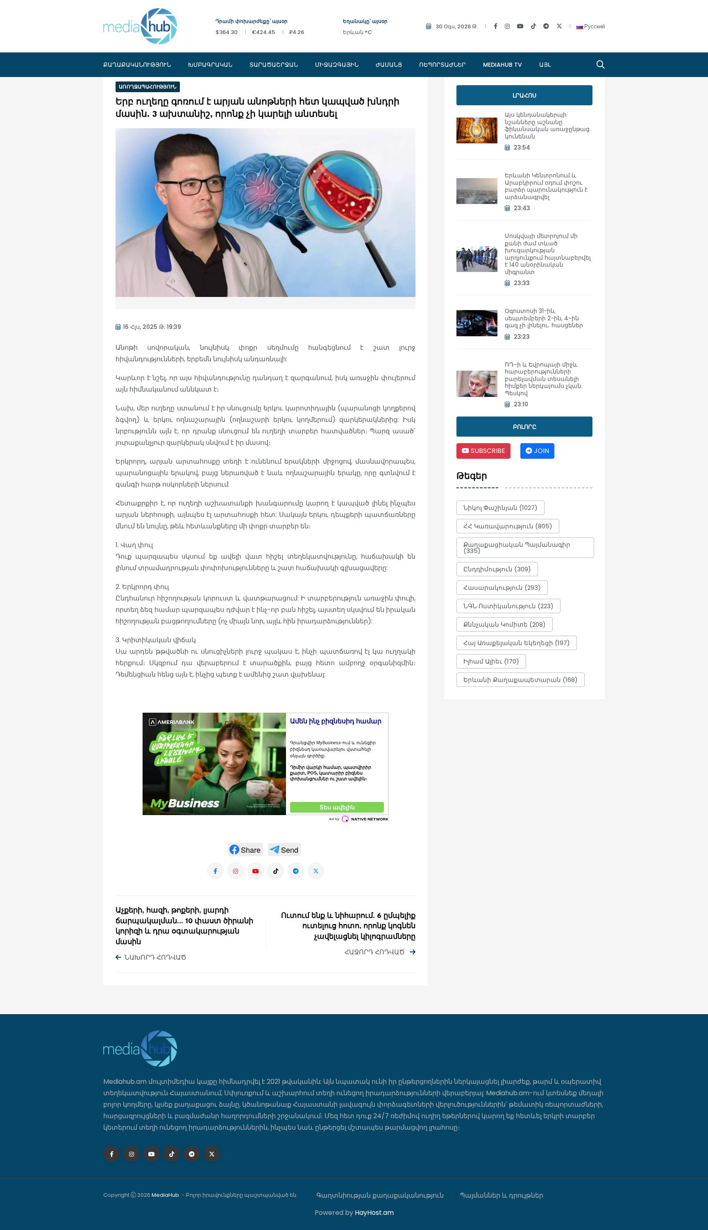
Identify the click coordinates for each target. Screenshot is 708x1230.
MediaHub (165, 1195)
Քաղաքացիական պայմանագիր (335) (516, 547)
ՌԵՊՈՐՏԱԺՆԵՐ (442, 65)
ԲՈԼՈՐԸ (524, 427)
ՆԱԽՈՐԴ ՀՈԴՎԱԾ (155, 957)
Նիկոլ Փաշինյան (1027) (500, 507)
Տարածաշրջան (274, 65)
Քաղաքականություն (137, 65)
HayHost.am (374, 1212)
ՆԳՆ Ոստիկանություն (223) (508, 606)
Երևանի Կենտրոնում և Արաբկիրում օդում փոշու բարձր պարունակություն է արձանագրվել (546, 186)
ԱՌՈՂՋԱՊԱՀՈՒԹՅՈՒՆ (148, 86)
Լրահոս (524, 95)
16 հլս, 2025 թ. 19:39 (152, 327)
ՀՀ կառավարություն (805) (507, 526)
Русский (594, 26)
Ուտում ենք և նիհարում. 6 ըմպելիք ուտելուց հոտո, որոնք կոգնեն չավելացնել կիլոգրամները (348, 926)
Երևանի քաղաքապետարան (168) (520, 679)
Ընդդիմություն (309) (497, 569)
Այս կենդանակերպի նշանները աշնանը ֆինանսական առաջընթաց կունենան (547, 125)
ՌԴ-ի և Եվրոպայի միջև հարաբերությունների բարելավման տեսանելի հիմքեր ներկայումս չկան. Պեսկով (544, 378)
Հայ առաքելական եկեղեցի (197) (516, 643)
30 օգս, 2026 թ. (457, 26)
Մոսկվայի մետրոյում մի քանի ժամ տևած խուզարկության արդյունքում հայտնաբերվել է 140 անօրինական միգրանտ (548, 254)
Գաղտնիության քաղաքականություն (380, 1195)
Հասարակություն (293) (502, 587)
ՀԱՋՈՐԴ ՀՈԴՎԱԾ (375, 952)
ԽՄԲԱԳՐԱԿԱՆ (210, 65)
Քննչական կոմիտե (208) (504, 624)
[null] (245, 849)
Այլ (545, 65)
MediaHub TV (502, 65)
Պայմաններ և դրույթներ (501, 1195)
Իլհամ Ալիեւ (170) (491, 661)
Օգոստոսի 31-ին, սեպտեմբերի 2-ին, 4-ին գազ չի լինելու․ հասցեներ (544, 318)
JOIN (540, 450)
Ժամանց (389, 65)
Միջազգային (337, 65)
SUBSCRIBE (487, 450)
